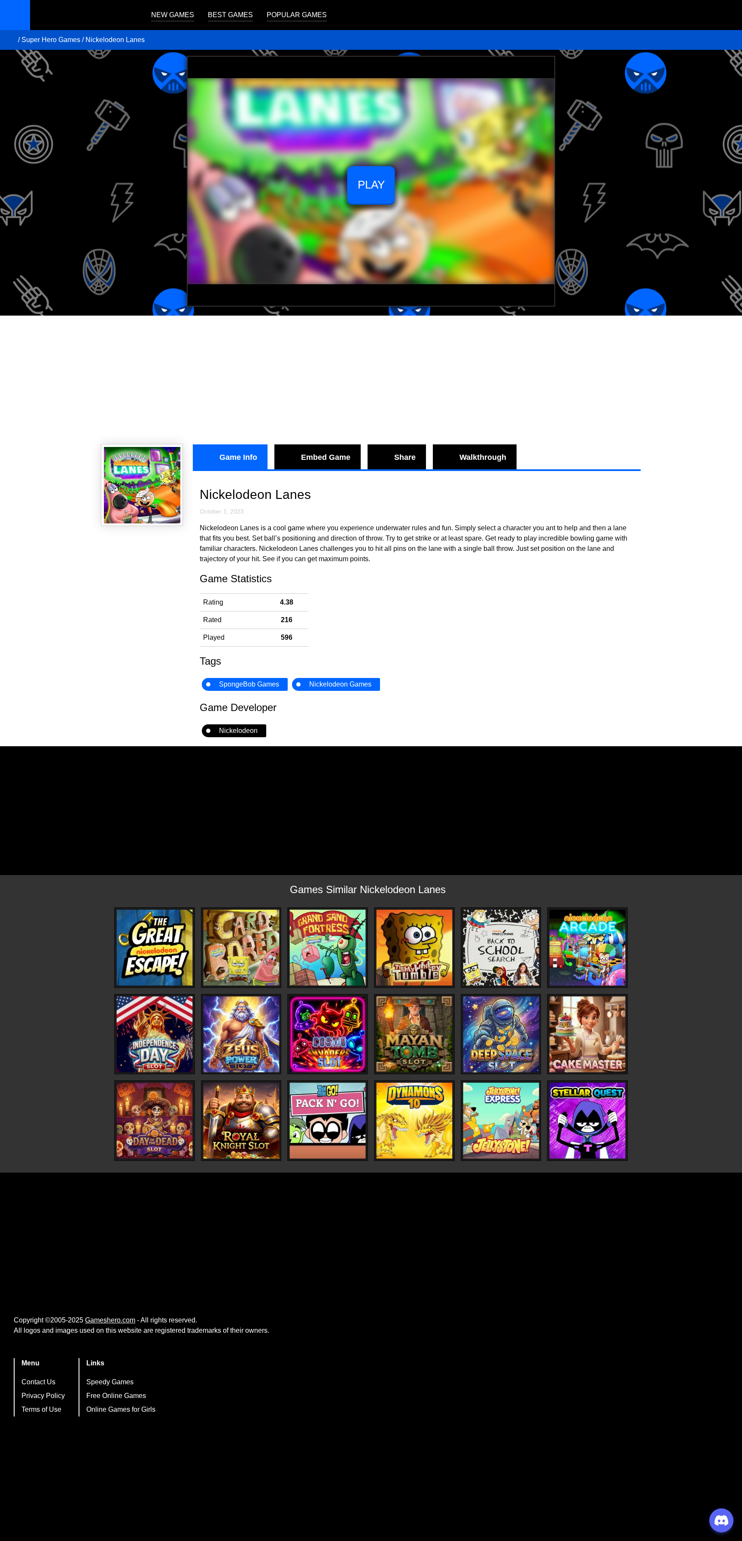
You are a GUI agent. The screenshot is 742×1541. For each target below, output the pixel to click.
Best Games (230, 14)
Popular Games (297, 14)
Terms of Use (41, 1409)
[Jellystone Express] (501, 1121)
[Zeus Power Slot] (241, 1034)
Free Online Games (116, 1395)
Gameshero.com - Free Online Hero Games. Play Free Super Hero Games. (83, 15)
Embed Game (325, 457)
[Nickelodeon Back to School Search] (501, 948)
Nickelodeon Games (340, 684)
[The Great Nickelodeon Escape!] (155, 948)
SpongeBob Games (249, 684)
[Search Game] (728, 17)
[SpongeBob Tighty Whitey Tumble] (414, 948)
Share (405, 457)
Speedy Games (110, 1382)
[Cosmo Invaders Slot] (328, 1034)
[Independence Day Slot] (155, 1034)
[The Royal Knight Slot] (241, 1121)
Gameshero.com (110, 1320)
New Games (172, 14)
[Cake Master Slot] (587, 1034)
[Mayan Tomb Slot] (414, 1034)
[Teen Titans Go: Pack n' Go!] (328, 1121)
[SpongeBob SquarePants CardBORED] (241, 948)
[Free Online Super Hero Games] (9, 39)
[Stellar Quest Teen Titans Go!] (587, 1121)
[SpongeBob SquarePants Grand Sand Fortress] (328, 948)
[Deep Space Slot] (501, 1034)
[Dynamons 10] (414, 1121)
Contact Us (38, 1382)
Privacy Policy (43, 1395)
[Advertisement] (371, 380)
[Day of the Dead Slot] (155, 1121)
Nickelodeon (238, 730)
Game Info (238, 457)
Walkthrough (482, 457)
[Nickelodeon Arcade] (587, 948)
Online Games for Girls (120, 1409)
